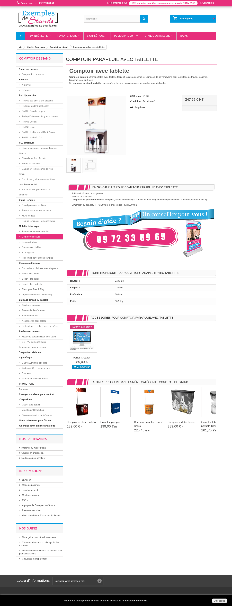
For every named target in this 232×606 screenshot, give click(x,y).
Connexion (208, 3)
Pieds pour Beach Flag (32, 289)
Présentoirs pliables (31, 247)
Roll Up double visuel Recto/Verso (38, 132)
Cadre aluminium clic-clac (34, 363)
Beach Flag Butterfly (31, 284)
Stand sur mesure (28, 69)
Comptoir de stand (30, 236)
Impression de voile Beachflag (36, 294)
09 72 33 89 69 (46, 3)
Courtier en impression (32, 453)
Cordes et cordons (30, 305)
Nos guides (28, 528)
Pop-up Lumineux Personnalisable (38, 221)
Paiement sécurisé (30, 510)
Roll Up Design (29, 121)
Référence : (136, 96)
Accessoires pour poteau (33, 321)
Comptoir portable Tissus (181, 422)
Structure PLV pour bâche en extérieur (34, 192)
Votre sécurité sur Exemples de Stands (41, 515)
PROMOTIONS (26, 384)
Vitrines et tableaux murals (34, 378)
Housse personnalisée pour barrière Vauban (38, 150)
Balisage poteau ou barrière (33, 300)
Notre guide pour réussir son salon (38, 537)
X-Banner (26, 85)
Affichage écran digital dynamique (37, 425)
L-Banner (26, 90)
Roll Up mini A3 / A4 (31, 137)
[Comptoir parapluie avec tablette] (73, 165)
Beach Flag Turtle (30, 279)
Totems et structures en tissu (36, 210)
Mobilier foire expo (29, 226)
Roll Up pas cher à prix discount (37, 100)
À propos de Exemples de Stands (38, 505)
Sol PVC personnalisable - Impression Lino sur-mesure (33, 344)
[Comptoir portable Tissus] (183, 402)
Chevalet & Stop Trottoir (33, 158)
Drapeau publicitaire (29, 263)
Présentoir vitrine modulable (35, 231)
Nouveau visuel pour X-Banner (36, 415)
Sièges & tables (29, 242)
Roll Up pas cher (28, 95)
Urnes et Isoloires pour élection (35, 420)
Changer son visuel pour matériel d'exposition (36, 397)
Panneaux (26, 373)
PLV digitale (27, 252)
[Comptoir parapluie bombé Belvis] (149, 402)
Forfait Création (81, 357)
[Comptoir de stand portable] (82, 402)
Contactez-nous (118, 3)
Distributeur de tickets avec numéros (39, 326)
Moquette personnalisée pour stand (38, 336)
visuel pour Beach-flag (32, 410)
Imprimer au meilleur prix (33, 448)
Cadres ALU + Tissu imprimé (35, 368)
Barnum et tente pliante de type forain (36, 171)
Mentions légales (30, 495)
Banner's (23, 79)
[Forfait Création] (82, 337)
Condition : (136, 101)
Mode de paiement (30, 485)
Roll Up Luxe (27, 127)
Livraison (26, 480)
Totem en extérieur (30, 163)
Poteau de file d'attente (32, 310)
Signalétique (25, 357)
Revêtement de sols (29, 331)
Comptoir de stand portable (82, 422)
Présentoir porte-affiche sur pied (37, 258)
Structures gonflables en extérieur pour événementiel (37, 182)
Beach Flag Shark (30, 273)
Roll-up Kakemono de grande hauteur (39, 116)
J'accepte (219, 600)
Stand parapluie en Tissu (33, 205)
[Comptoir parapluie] (115, 402)
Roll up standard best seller (35, 106)
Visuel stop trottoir (30, 404)
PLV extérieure (26, 142)
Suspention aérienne (30, 352)
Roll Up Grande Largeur (33, 111)
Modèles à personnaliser (33, 458)
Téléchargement (29, 490)
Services (23, 389)
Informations (30, 471)
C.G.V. (25, 500)
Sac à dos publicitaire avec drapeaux (39, 268)
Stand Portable (27, 200)
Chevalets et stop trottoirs (34, 558)
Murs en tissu (28, 215)
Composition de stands (32, 74)
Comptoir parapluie (110, 422)
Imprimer (140, 107)
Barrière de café (29, 315)
